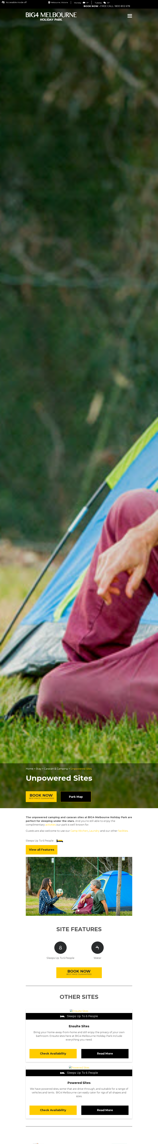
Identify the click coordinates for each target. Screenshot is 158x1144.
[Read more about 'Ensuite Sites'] (79, 1010)
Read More (105, 1053)
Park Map (76, 796)
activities (50, 824)
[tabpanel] (79, 886)
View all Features (41, 849)
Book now (41, 796)
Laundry (94, 830)
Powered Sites (79, 1083)
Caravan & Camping (56, 768)
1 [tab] (78, 911)
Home (29, 768)
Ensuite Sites (79, 1026)
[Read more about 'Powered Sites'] (79, 1067)
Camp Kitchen (79, 830)
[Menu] (130, 16)
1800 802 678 (122, 6)
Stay (38, 768)
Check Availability (53, 1053)
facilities (123, 830)
